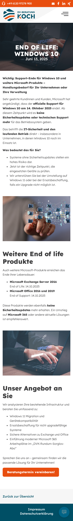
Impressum (36, 509)
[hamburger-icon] (64, 14)
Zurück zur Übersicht (18, 496)
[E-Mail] (53, 3)
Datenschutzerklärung (36, 513)
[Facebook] (58, 3)
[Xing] (69, 3)
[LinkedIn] (63, 3)
